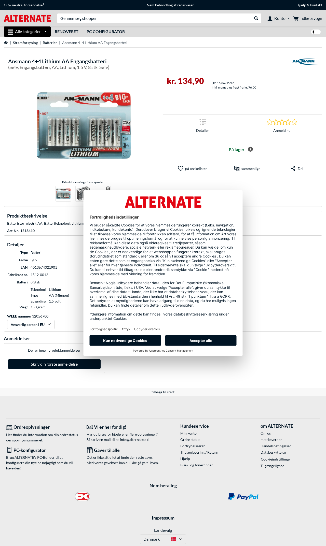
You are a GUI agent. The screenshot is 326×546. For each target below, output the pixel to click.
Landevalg (163, 530)
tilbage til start (163, 392)
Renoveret (66, 31)
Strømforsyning (25, 42)
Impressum (163, 518)
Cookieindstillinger (276, 459)
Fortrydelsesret (192, 446)
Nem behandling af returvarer (170, 5)
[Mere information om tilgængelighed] (250, 149)
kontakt (316, 5)
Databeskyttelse (273, 452)
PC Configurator (106, 31)
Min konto (188, 433)
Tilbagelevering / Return (199, 452)
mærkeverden (271, 439)
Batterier (50, 42)
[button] (247, 168)
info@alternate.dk (134, 439)
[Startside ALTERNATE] (27, 18)
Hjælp (301, 5)
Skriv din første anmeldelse (54, 364)
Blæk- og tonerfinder (196, 465)
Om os (266, 433)
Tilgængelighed (272, 466)
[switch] (316, 32)
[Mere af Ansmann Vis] (305, 65)
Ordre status (190, 439)
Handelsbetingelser (276, 446)
